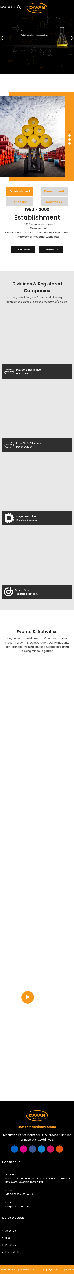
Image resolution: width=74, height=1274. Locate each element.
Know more (23, 249)
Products (10, 1245)
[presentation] (2, 37)
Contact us (51, 249)
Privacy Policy (13, 1252)
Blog (8, 1238)
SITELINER (24, 1269)
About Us (10, 1230)
